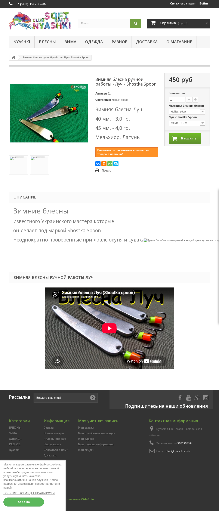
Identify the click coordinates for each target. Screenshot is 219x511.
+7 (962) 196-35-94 (30, 4)
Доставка (147, 41)
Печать (106, 170)
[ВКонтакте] (98, 163)
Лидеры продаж (55, 438)
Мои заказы (86, 427)
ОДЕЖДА (94, 41)
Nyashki (21, 41)
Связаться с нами (56, 450)
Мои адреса (86, 438)
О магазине (179, 41)
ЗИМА (70, 41)
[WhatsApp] (109, 163)
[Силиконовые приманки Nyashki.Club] (40, 20)
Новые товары (54, 433)
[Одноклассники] (104, 163)
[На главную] (13, 57)
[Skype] (115, 163)
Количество (177, 93)
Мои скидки (86, 450)
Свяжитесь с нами (182, 3)
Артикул (101, 93)
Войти (204, 3)
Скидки (49, 427)
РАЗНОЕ (119, 41)
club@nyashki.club (177, 451)
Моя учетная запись (98, 420)
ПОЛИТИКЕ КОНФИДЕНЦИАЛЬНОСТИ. (29, 493)
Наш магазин (52, 444)
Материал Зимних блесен (187, 105)
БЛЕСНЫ (47, 41)
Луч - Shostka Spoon (183, 117)
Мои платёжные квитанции (96, 433)
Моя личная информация (96, 444)
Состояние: (103, 99)
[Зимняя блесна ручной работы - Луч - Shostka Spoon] (18, 165)
